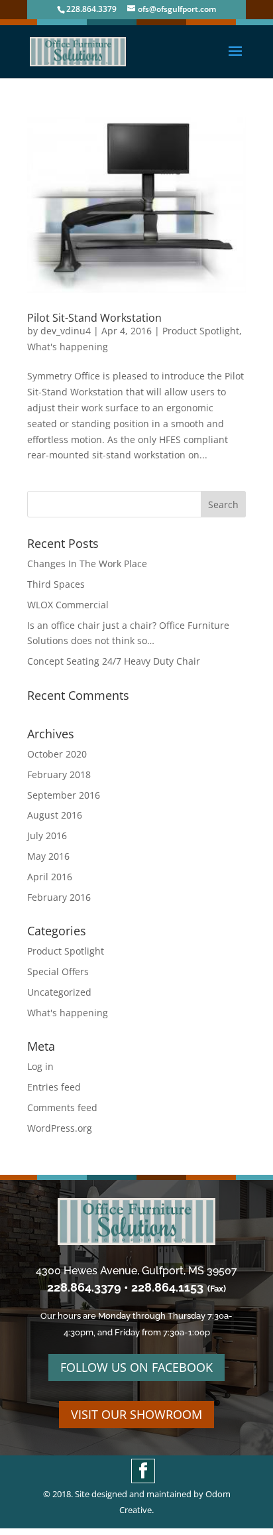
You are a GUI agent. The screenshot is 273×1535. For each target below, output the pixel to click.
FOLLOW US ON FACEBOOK (136, 1367)
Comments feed (62, 1107)
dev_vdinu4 (65, 330)
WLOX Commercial (68, 604)
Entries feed (54, 1087)
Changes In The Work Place (87, 563)
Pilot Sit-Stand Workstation (94, 317)
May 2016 (48, 856)
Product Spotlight (200, 330)
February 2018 (59, 774)
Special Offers (58, 971)
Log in (40, 1066)
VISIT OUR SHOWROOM (136, 1414)
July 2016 (47, 835)
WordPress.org (59, 1128)
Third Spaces (56, 584)
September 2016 (63, 795)
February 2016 (59, 897)
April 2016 (49, 876)
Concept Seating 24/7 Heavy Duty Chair (113, 661)
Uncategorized (59, 992)
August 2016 (54, 815)
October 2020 (57, 754)
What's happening (67, 346)
